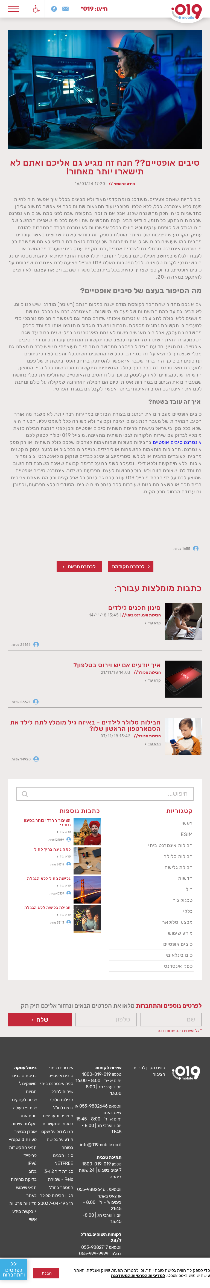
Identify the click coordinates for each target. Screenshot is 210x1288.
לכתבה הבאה (82, 567)
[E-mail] (65, 9)
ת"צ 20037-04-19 (55, 1203)
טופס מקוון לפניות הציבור (149, 1071)
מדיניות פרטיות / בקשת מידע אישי (23, 1211)
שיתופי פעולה (25, 1107)
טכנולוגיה (183, 900)
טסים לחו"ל (63, 1107)
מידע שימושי (180, 933)
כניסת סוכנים (24, 1075)
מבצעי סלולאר (177, 922)
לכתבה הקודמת (128, 567)
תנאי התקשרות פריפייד (23, 1151)
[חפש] (24, 794)
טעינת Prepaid (22, 1139)
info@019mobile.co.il (100, 1144)
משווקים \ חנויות (28, 1087)
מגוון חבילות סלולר (56, 1195)
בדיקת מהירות (24, 1179)
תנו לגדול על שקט (57, 1131)
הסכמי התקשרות (57, 1123)
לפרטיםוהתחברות (13, 1269)
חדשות (185, 878)
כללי (188, 911)
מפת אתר (28, 1115)
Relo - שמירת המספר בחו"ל (60, 1183)
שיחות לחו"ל (62, 1091)
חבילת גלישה (179, 867)
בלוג (33, 1171)
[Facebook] (54, 9)
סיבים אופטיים (178, 944)
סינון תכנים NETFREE (63, 1159)
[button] (36, 9)
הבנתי (46, 1273)
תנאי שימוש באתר (26, 1191)
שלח (42, 1019)
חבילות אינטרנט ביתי (170, 845)
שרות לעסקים (24, 1099)
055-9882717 (94, 1247)
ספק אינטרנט (178, 966)
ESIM (187, 834)
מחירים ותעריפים (58, 1115)
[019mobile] (186, 1073)
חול (189, 889)
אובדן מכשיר (25, 1131)
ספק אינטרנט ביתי (56, 1083)
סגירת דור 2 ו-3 (58, 1171)
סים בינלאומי (179, 955)
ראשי (187, 823)
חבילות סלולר (178, 856)
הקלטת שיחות (24, 1123)
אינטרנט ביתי (61, 1067)
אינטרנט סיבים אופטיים (177, 442)
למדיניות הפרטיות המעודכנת (138, 1275)
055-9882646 (93, 1106)
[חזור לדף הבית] (186, 11)
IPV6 (32, 1163)
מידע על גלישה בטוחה (60, 1143)
